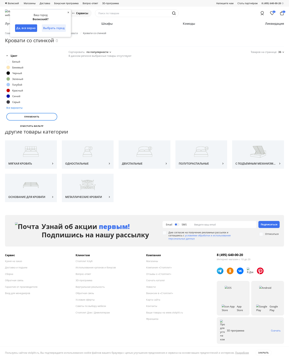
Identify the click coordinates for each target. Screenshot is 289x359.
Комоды (189, 24)
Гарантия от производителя (21, 286)
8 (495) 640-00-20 (230, 255)
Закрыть (263, 352)
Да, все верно (26, 28)
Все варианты (14, 107)
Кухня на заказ (13, 261)
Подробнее (242, 352)
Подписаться (269, 224)
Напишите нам (224, 3)
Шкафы (107, 24)
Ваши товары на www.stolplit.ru (164, 312)
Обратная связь (14, 280)
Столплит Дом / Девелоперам (93, 312)
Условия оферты (85, 299)
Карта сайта (153, 299)
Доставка (45, 3)
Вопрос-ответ (90, 3)
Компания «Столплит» (159, 267)
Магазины (30, 3)
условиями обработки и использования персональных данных (199, 237)
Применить (31, 116)
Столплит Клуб (84, 261)
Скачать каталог (155, 280)
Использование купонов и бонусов (96, 267)
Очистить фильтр (31, 126)
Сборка (9, 274)
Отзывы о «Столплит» (158, 274)
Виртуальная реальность (90, 286)
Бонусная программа (66, 3)
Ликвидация (274, 24)
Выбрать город (54, 28)
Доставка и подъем (16, 267)
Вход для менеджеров (17, 293)
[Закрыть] (68, 12)
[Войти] (262, 13)
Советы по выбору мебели (91, 306)
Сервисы (82, 13)
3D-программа (110, 3)
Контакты (151, 306)
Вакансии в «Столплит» (159, 293)
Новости (151, 286)
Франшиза (152, 318)
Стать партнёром (247, 3)
